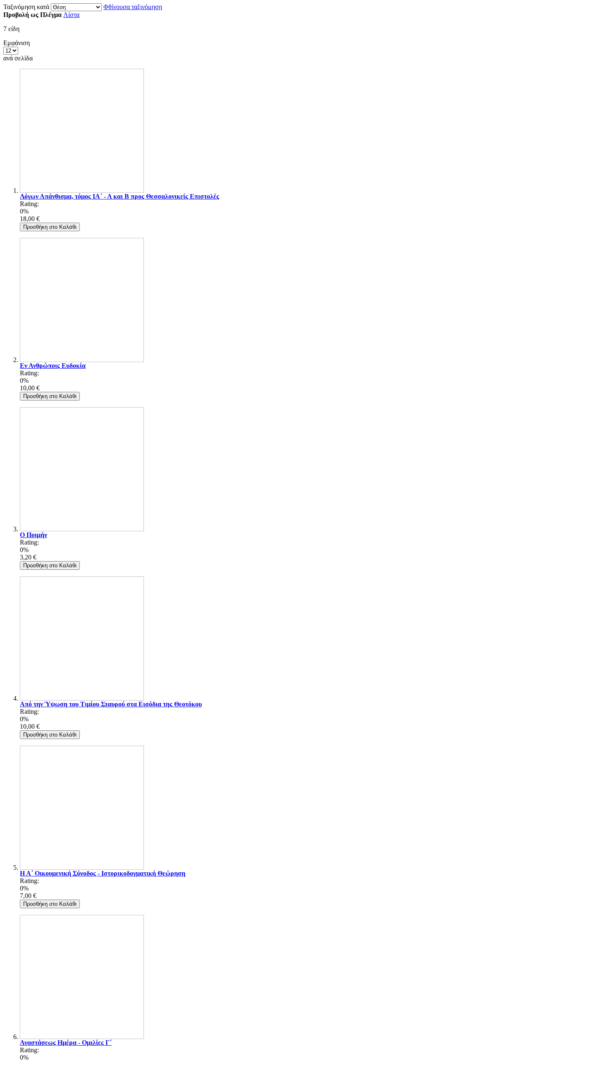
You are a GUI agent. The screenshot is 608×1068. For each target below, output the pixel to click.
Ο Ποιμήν (33, 534)
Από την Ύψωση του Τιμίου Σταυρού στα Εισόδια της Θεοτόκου (111, 704)
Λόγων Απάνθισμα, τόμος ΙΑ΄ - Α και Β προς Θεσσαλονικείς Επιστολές (119, 196)
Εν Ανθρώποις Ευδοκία (53, 365)
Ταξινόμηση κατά (26, 6)
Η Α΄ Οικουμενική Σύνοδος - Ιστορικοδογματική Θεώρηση (102, 873)
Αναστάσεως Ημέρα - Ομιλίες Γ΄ (66, 1042)
